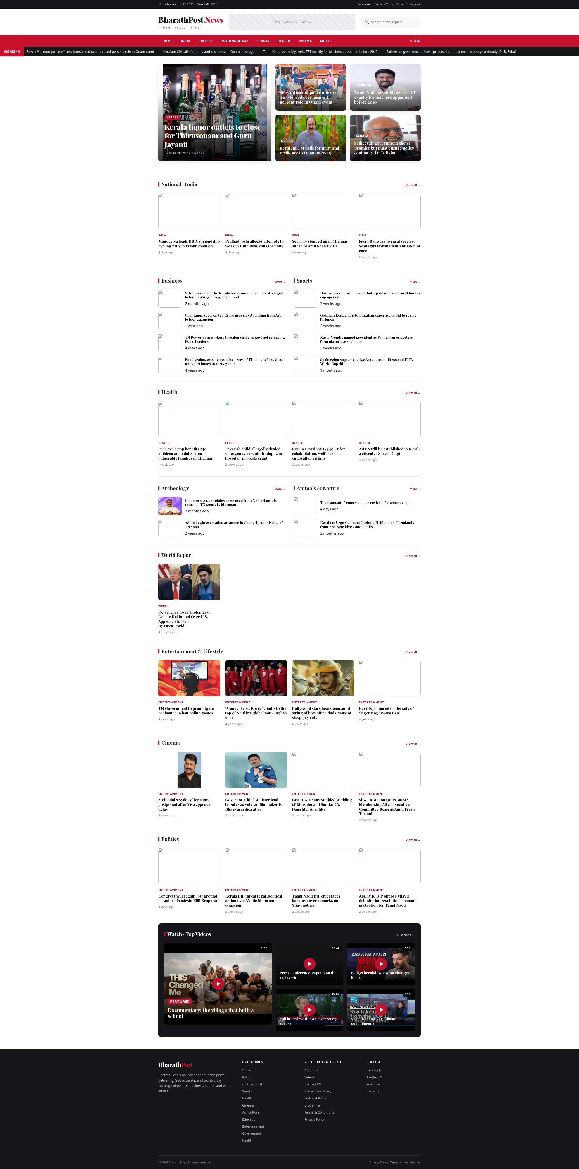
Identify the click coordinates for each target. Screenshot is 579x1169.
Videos (309, 1077)
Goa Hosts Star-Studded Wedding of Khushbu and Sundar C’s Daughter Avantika (322, 804)
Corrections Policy (317, 1091)
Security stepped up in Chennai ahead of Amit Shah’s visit (319, 243)
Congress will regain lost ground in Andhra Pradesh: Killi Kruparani (189, 898)
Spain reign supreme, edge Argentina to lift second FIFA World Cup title (366, 361)
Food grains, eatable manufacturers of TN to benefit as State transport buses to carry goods (234, 361)
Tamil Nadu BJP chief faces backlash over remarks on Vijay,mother (316, 900)
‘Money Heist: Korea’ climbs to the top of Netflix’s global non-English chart (256, 713)
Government (251, 1133)
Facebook (363, 4)
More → (279, 281)
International (235, 41)
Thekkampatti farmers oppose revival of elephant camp (365, 502)
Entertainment (253, 1126)
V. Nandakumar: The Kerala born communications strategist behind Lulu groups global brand (234, 295)
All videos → (405, 935)
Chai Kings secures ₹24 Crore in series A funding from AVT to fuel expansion (233, 317)
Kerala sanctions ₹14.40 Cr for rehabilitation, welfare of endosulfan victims (318, 453)
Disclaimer (312, 1105)
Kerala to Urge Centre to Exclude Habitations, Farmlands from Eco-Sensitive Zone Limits (367, 524)
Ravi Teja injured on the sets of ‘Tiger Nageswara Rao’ (386, 710)
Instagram (414, 4)
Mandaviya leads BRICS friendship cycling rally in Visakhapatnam (189, 243)
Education (249, 1119)
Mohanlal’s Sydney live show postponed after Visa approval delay (184, 804)
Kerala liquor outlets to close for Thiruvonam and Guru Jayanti (213, 135)
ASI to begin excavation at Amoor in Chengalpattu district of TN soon (233, 524)
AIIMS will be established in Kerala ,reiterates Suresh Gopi (389, 451)
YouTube (397, 4)
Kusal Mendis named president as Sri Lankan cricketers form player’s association (366, 339)
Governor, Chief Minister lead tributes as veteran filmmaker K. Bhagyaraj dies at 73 (253, 804)
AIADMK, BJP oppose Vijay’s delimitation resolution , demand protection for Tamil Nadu (388, 900)
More (325, 41)
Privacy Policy (314, 1119)
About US (311, 1070)
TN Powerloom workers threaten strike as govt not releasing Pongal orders (235, 339)
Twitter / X (381, 4)
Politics (206, 41)
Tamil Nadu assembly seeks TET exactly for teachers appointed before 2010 (292, 51)
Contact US (312, 1084)
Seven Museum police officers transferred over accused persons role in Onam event (308, 97)
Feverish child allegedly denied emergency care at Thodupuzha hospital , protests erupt (253, 453)
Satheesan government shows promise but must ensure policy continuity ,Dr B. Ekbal (422, 51)
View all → (413, 185)
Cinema (305, 41)
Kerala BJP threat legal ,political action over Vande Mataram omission (253, 900)
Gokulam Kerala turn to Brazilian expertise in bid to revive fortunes (368, 317)
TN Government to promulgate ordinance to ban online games (186, 710)
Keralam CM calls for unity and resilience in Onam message (180, 51)
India (185, 41)
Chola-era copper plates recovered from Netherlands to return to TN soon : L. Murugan (231, 502)
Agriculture (250, 1112)
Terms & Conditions (319, 1112)
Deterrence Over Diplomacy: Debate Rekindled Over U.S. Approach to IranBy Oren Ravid (184, 619)
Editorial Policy (315, 1098)
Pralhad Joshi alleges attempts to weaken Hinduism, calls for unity (254, 243)
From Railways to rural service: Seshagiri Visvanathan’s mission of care (389, 246)
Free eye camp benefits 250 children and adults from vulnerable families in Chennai (185, 453)
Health (283, 41)
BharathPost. (190, 21)
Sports (263, 41)
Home (167, 41)
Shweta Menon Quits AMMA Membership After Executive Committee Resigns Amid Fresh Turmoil (387, 806)
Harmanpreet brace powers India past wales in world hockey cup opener (370, 295)
